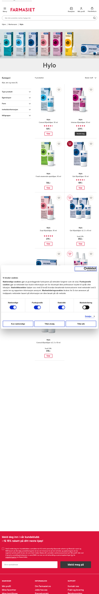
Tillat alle (81, 324)
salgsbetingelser (11, 557)
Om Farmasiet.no (43, 586)
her (72, 555)
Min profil (6, 586)
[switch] (37, 307)
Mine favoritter (9, 590)
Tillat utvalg (49, 324)
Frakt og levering (76, 590)
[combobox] (49, 18)
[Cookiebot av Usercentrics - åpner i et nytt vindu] (85, 269)
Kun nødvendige (18, 324)
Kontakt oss (73, 586)
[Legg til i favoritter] (59, 90)
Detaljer (88, 316)
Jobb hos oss (41, 590)
